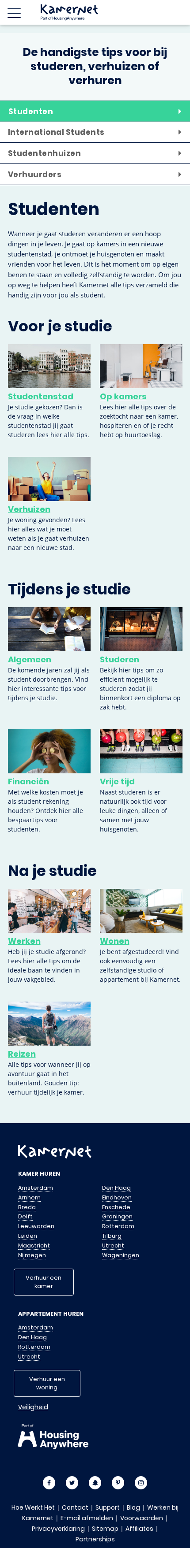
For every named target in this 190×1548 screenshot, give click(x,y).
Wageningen (120, 1255)
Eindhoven (117, 1197)
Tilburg (112, 1236)
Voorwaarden (141, 1518)
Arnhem (29, 1197)
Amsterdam (35, 1188)
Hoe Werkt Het (33, 1507)
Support (107, 1507)
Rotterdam (118, 1226)
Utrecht (113, 1245)
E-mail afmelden (87, 1518)
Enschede (116, 1207)
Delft (25, 1216)
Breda (27, 1207)
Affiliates (139, 1528)
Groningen (117, 1216)
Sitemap (105, 1528)
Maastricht (34, 1245)
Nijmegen (32, 1255)
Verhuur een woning (47, 1383)
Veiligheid (33, 1407)
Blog (133, 1507)
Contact (75, 1507)
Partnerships (95, 1539)
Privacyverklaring (58, 1528)
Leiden (27, 1236)
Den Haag (116, 1188)
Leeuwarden (36, 1226)
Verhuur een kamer (43, 1282)
